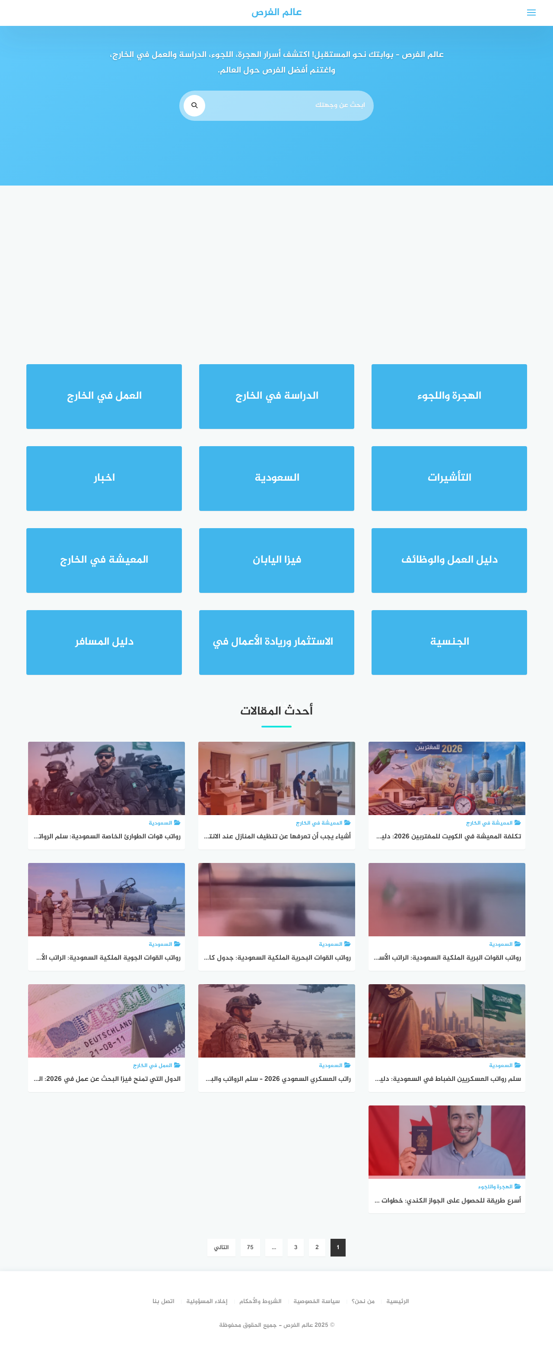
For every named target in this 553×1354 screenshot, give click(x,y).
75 (250, 1248)
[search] (194, 106)
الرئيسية (397, 1302)
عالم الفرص (276, 12)
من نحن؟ (363, 1302)
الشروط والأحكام (260, 1302)
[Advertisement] (276, 258)
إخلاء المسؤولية (207, 1302)
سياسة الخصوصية (316, 1302)
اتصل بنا (164, 1302)
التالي (221, 1248)
